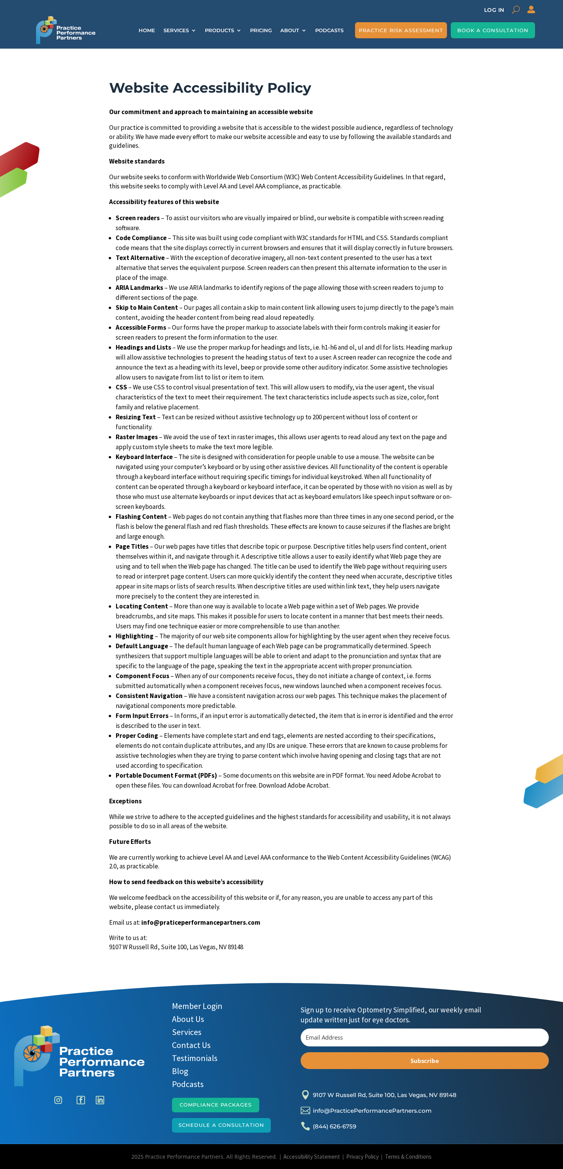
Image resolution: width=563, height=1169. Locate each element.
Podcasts (329, 30)
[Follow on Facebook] (81, 1100)
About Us (188, 1019)
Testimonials (195, 1058)
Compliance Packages (216, 1105)
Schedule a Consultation (221, 1125)
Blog (180, 1071)
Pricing (261, 30)
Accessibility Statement (311, 1156)
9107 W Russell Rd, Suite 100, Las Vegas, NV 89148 (176, 947)
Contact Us (191, 1045)
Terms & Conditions (408, 1156)
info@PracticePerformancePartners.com (372, 1110)
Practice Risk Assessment (401, 30)
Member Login (197, 1006)
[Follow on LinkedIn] (100, 1100)
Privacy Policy (362, 1156)
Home (147, 30)
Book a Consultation (493, 30)
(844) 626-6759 (334, 1126)
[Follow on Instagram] (60, 1100)
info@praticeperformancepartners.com (200, 922)
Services (176, 30)
